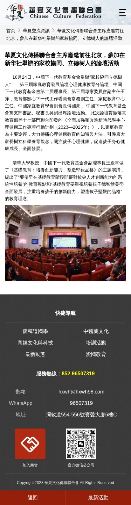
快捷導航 (65, 313)
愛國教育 (96, 354)
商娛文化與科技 (35, 342)
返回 (33, 497)
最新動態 (35, 354)
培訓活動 (96, 342)
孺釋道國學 (35, 331)
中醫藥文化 (96, 331)
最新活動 (98, 497)
